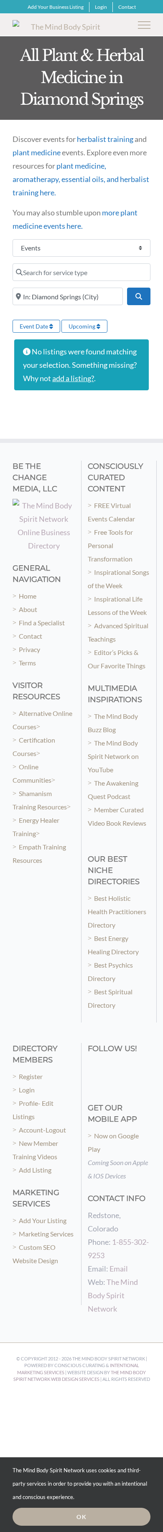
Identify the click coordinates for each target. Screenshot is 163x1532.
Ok (81, 1516)
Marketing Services (46, 1234)
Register (31, 1076)
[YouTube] (126, 1065)
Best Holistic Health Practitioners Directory (117, 911)
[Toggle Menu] (144, 25)
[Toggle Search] (115, 24)
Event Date (34, 326)
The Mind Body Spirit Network (113, 1295)
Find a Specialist (42, 623)
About (28, 609)
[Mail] (91, 1082)
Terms (27, 663)
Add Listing (35, 1170)
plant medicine (37, 152)
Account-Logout (42, 1130)
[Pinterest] (114, 1065)
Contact (30, 636)
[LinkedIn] (137, 1065)
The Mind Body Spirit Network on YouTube (113, 756)
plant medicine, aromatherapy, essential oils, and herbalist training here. (81, 179)
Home (27, 596)
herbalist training (105, 139)
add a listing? (73, 378)
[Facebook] (91, 1065)
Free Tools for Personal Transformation (110, 545)
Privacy (29, 649)
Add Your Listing (42, 1220)
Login (27, 1090)
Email (119, 1268)
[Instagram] (102, 1065)
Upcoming (83, 326)
